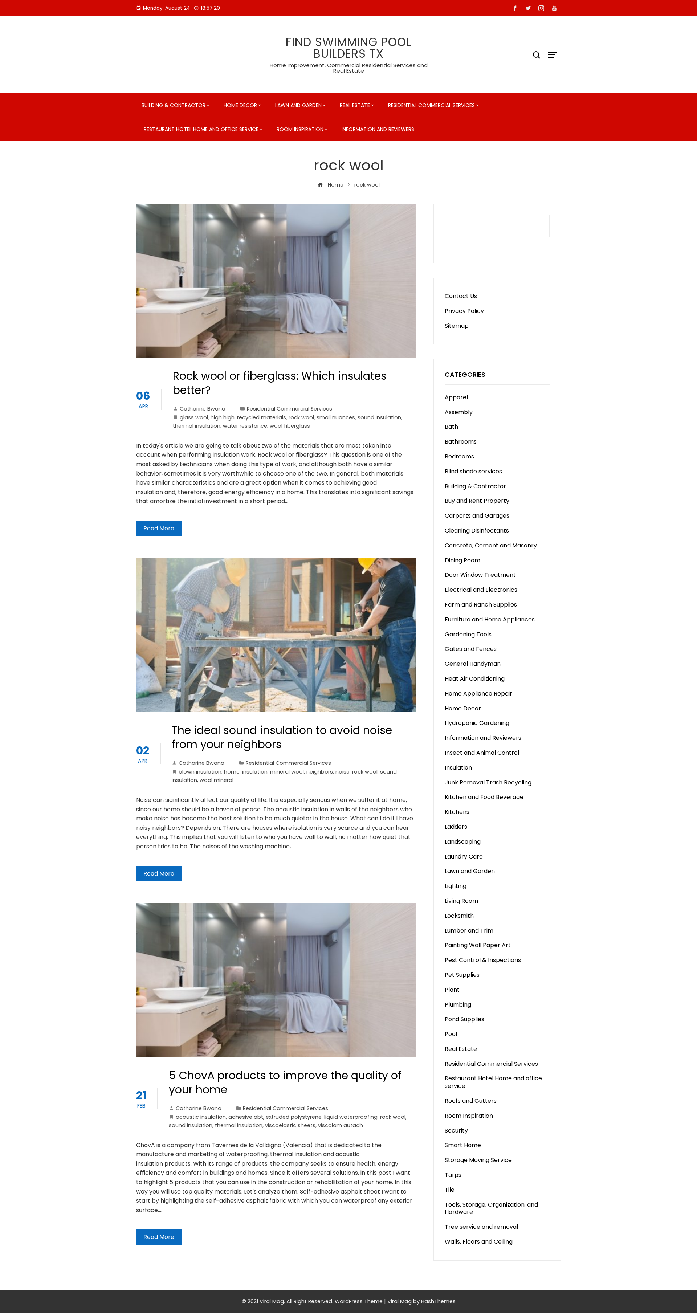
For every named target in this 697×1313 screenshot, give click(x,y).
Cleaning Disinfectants (477, 530)
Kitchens (457, 812)
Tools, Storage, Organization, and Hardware (491, 1208)
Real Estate (355, 105)
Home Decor (240, 105)
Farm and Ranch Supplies (481, 604)
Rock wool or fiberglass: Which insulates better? (280, 383)
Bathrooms (461, 441)
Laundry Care (464, 856)
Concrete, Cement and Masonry (491, 545)
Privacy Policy (464, 311)
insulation (255, 771)
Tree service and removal (481, 1227)
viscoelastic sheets (290, 1125)
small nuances (336, 417)
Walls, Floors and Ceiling (479, 1241)
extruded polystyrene (294, 1117)
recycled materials (261, 417)
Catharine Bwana (202, 408)
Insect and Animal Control (482, 753)
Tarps (453, 1175)
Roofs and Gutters (471, 1101)
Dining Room (462, 560)
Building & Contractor (173, 105)
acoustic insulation (201, 1117)
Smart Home (463, 1145)
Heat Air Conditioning (475, 678)
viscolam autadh (340, 1125)
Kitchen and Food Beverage (484, 797)
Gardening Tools (468, 634)
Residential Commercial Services (431, 105)
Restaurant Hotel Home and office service (201, 129)
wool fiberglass (290, 425)
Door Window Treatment (480, 575)
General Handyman (473, 664)
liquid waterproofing (351, 1117)
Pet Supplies (462, 975)
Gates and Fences (471, 649)
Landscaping (463, 841)
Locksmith (459, 916)
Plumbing (458, 1004)
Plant (452, 990)
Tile (450, 1190)
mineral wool (287, 771)
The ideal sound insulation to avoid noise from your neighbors (282, 737)
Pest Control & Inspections (483, 960)
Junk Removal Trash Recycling (488, 782)
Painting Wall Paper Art (478, 945)
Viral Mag (399, 1301)
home (232, 771)
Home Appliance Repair (478, 693)
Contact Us (461, 296)
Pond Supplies (464, 1019)
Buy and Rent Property (477, 501)
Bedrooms (459, 456)
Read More (158, 528)
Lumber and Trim (469, 930)
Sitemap (457, 326)
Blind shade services (473, 471)
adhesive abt (245, 1117)
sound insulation (379, 417)
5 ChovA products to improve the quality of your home (285, 1082)
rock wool (301, 417)
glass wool (194, 417)
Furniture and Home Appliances (490, 619)
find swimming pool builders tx (348, 48)
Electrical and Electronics (481, 590)
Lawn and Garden (298, 105)
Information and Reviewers (378, 129)
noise (342, 771)
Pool (451, 1034)
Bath (451, 427)
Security (456, 1130)
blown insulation (200, 771)
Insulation (458, 767)
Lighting (455, 886)
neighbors (319, 771)
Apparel (456, 397)
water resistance (245, 425)
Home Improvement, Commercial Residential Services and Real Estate (349, 67)
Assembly (459, 412)
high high (223, 417)
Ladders (456, 827)
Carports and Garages (477, 515)
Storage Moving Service (478, 1160)
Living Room (461, 901)
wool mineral (216, 780)
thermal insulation (196, 425)
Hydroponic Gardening (477, 723)
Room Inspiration (300, 129)
